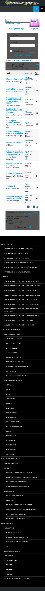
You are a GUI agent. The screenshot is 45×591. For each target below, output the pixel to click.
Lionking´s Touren (14, 357)
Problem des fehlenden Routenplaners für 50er (14, 110)
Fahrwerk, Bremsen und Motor (19, 472)
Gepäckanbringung (12, 551)
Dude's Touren (12, 348)
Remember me (18, 51)
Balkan (9, 403)
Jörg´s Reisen (11, 352)
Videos (9, 574)
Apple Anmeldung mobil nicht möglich (14, 132)
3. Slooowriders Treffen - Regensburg (20, 290)
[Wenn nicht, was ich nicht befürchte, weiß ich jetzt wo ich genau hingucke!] (26, 87)
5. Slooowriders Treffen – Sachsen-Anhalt (21, 299)
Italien (9, 431)
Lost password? (25, 56)
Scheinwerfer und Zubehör (17, 486)
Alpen (8, 389)
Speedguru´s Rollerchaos (17, 375)
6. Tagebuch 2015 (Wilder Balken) (17, 272)
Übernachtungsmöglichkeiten (16, 579)
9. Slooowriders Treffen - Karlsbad (18, 320)
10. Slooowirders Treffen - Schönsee (19, 325)
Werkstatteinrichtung (15, 495)
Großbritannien (13, 422)
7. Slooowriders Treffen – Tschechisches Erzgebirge (21, 310)
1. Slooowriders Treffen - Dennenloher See (22, 281)
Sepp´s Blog (11, 371)
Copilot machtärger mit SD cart (14, 164)
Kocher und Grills (13, 532)
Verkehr (9, 569)
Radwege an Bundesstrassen (13, 121)
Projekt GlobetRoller (10, 459)
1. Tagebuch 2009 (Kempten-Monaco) (18, 249)
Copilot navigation (14, 142)
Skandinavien (11, 445)
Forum (8, 60)
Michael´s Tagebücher (15, 362)
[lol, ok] (26, 131)
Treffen (4, 276)
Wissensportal (7, 523)
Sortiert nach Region (13, 380)
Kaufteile (10, 500)
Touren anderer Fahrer (11, 329)
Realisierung (9, 491)
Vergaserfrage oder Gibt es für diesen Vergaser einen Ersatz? (14, 100)
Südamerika (11, 449)
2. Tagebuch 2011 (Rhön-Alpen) (16, 253)
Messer (9, 565)
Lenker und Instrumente (16, 482)
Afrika (9, 385)
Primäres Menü (42, 9)
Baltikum (10, 408)
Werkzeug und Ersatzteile (17, 542)
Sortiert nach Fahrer (13, 334)
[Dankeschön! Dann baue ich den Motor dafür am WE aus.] (26, 78)
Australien (10, 399)
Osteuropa (10, 440)
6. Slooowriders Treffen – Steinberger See (21, 304)
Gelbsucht (10, 186)
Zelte (8, 546)
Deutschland (11, 412)
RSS (37, 64)
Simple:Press (21, 227)
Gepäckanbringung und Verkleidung (21, 477)
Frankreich (11, 417)
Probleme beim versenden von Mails (14, 197)
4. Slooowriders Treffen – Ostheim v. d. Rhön (22, 295)
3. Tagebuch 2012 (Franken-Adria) (17, 258)
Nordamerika (11, 435)
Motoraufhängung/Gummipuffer (20, 79)
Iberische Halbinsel (14, 426)
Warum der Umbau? (12, 463)
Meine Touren (6, 244)
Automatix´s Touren (14, 339)
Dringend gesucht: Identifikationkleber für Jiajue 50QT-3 (14, 152)
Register (34, 29)
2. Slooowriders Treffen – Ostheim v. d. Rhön (22, 286)
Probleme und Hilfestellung (24, 60)
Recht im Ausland (11, 560)
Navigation (8, 555)
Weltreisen (10, 454)
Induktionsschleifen (14, 173)
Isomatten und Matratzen (17, 537)
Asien (8, 394)
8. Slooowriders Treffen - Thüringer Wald (21, 316)
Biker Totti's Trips (13, 343)
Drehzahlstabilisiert (14, 89)
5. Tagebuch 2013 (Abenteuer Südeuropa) (20, 267)
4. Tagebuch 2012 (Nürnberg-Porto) (18, 263)
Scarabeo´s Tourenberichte (18, 366)
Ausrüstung (9, 528)
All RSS (35, 212)
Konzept (7, 468)
